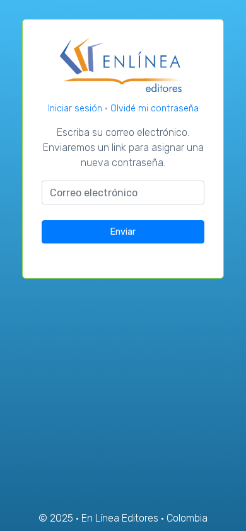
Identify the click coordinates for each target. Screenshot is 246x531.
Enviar (123, 231)
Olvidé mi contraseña (154, 108)
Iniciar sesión (76, 108)
